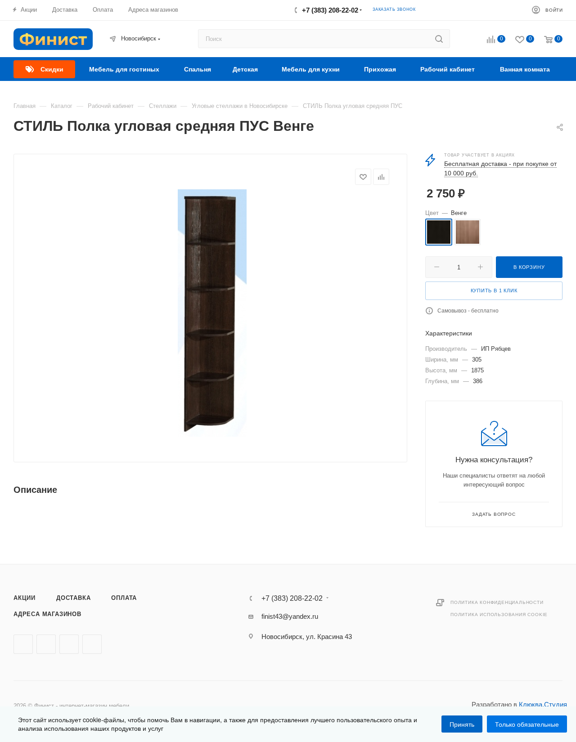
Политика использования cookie (499, 614)
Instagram (69, 644)
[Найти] (439, 38)
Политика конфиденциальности (497, 602)
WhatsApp (92, 644)
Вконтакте (23, 644)
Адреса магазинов (47, 614)
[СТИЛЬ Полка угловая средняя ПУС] (212, 313)
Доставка (73, 597)
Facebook (46, 644)
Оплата (124, 597)
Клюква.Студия (543, 704)
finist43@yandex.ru (289, 616)
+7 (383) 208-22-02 (330, 10)
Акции (25, 597)
